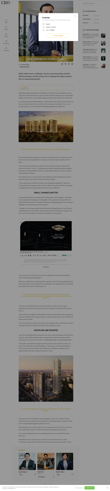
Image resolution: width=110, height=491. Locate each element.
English (48, 24)
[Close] (107, 488)
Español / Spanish (51, 27)
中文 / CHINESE (50, 30)
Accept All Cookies (89, 487)
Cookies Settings (79, 487)
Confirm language (58, 35)
